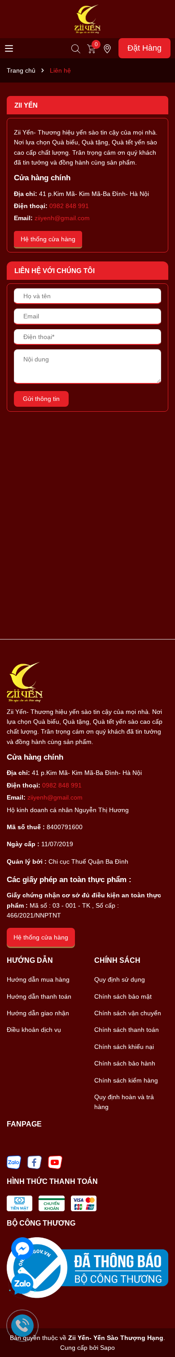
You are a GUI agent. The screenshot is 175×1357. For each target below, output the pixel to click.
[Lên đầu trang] (157, 1326)
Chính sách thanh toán (126, 1029)
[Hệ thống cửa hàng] (107, 48)
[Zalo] (14, 1161)
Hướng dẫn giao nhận (38, 1013)
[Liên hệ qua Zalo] (22, 1284)
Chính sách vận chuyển (127, 1013)
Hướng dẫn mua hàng (38, 979)
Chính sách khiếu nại (124, 1046)
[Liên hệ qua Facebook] (22, 1247)
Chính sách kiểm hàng (126, 1080)
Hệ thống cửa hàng (48, 239)
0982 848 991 (69, 205)
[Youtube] (55, 1161)
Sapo (107, 1347)
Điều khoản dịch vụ (34, 1029)
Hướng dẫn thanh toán (39, 996)
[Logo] (87, 18)
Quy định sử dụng (119, 979)
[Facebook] (34, 1161)
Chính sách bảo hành (124, 1063)
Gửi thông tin (41, 398)
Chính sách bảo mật (123, 996)
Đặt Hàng (144, 47)
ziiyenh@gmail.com (62, 218)
